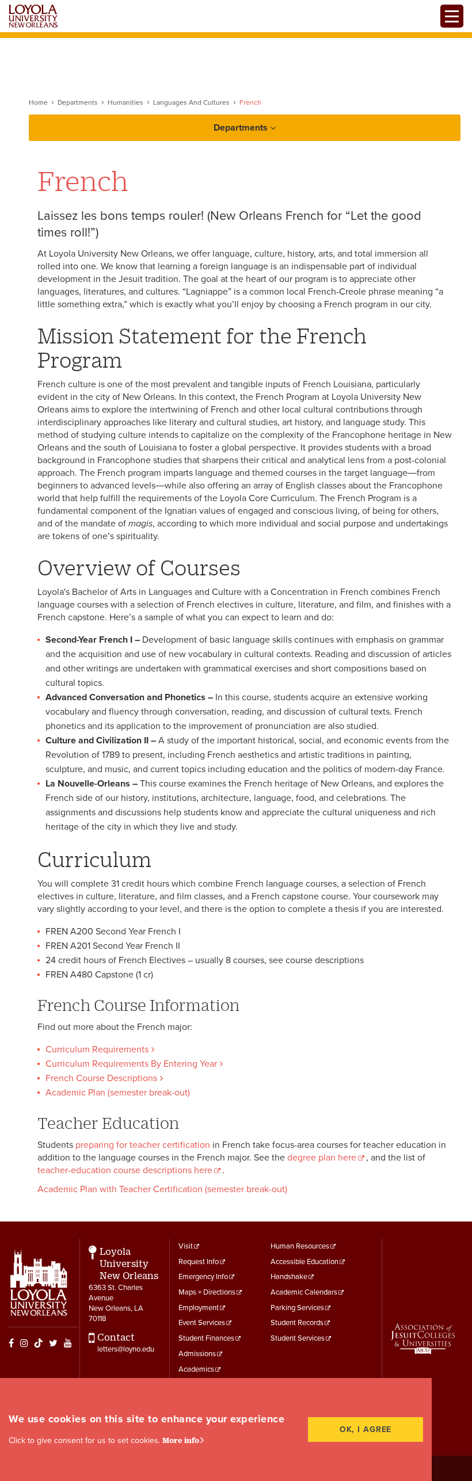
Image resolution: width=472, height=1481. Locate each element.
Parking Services (297, 1307)
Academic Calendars (304, 1292)
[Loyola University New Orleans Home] (33, 16)
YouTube (68, 1343)
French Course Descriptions (101, 1078)
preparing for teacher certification (142, 1145)
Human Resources (300, 1246)
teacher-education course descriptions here (124, 1170)
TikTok (39, 1343)
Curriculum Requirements (97, 1049)
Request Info (198, 1261)
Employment (198, 1307)
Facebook (11, 1343)
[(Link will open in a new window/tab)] (423, 1338)
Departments (78, 102)
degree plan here (321, 1157)
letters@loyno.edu (125, 1349)
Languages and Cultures (191, 102)
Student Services (298, 1338)
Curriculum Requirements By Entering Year (131, 1064)
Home (38, 102)
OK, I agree (366, 1429)
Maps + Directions (206, 1292)
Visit (185, 1246)
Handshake (289, 1276)
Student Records (297, 1322)
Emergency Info (203, 1276)
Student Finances (206, 1338)
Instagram (24, 1343)
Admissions (197, 1353)
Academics (196, 1369)
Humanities (125, 102)
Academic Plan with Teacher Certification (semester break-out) (162, 1189)
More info (180, 1440)
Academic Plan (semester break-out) (117, 1092)
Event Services (201, 1322)
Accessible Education (304, 1261)
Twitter (53, 1343)
